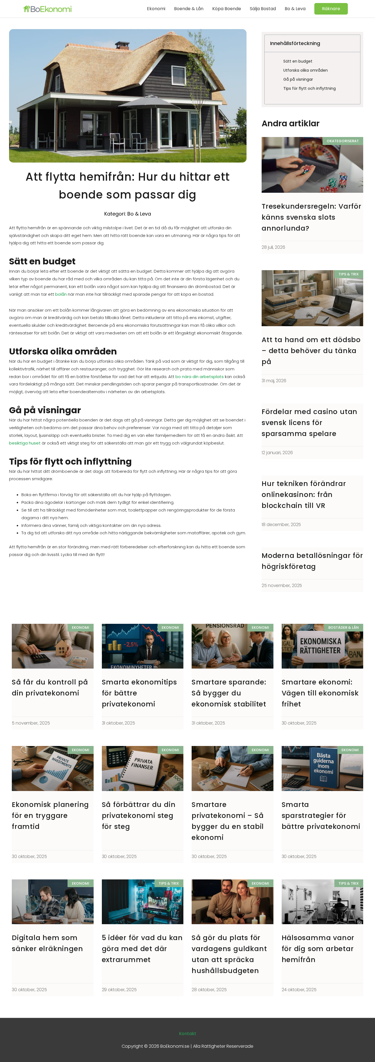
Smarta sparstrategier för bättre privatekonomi (321, 815)
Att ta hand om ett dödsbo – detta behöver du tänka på (311, 351)
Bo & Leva (295, 8)
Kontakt (187, 1033)
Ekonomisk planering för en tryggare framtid (50, 815)
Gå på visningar (298, 79)
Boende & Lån (188, 8)
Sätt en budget (297, 61)
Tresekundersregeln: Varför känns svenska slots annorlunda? (312, 217)
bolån (60, 294)
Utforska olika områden (305, 70)
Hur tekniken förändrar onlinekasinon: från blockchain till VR (304, 494)
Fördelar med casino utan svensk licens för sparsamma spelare (309, 422)
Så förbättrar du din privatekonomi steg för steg (139, 815)
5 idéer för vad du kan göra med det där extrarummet (142, 949)
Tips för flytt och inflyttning (309, 88)
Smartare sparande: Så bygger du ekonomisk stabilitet (229, 693)
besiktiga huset (25, 443)
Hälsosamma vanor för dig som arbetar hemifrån (318, 949)
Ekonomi (156, 8)
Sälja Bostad (263, 8)
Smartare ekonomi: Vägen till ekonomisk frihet (320, 693)
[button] (331, 9)
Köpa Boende (226, 8)
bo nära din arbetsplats (199, 376)
